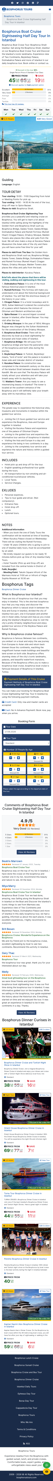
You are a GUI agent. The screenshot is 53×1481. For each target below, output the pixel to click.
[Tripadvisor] (41, 3)
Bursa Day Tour (26, 1401)
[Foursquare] (37, 3)
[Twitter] (17, 3)
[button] (4, 143)
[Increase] (18, 758)
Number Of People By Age (19, 749)
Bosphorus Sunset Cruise (26, 1365)
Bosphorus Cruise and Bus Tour (26, 1372)
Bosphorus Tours (12, 16)
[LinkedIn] (33, 3)
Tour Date (10, 726)
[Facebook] (12, 3)
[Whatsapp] (46, 1465)
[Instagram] (22, 3)
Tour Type (11, 738)
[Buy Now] (46, 1471)
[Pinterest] (27, 3)
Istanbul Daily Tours (26, 1386)
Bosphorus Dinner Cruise (14, 589)
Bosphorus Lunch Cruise (26, 1358)
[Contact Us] (50, 9)
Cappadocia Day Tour (26, 1408)
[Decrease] (10, 758)
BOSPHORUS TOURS (19, 9)
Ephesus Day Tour (26, 1393)
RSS (28, 1443)
